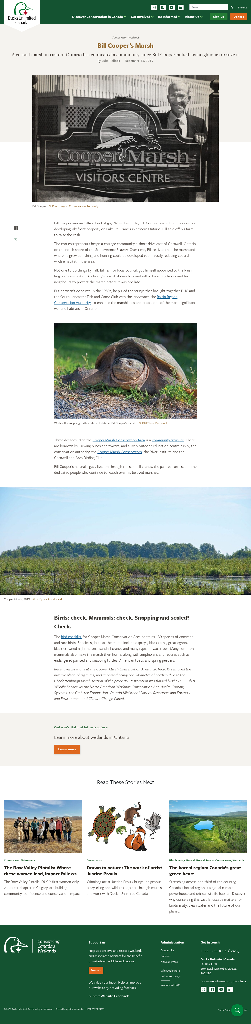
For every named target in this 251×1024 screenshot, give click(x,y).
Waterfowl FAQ (170, 985)
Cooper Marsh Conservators (119, 451)
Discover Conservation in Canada (97, 16)
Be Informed (167, 16)
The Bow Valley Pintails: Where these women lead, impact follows (40, 870)
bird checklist (71, 636)
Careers (165, 956)
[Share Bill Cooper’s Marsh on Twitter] (16, 240)
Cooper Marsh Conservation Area (119, 440)
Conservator (119, 37)
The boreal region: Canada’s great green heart (205, 870)
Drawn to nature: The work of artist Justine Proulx (124, 870)
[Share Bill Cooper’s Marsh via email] (16, 251)
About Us (192, 16)
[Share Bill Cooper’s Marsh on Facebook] (16, 228)
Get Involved (140, 16)
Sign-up (218, 16)
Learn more (67, 749)
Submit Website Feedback (109, 995)
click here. (240, 981)
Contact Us (167, 950)
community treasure (168, 440)
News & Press (169, 961)
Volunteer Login (171, 976)
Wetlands (133, 37)
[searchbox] (208, 7)
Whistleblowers (170, 970)
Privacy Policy (223, 1010)
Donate (239, 16)
